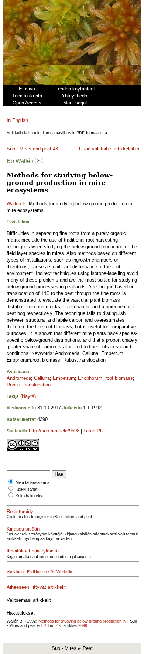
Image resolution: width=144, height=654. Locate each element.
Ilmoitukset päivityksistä (33, 551)
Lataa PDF (94, 431)
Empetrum (64, 378)
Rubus (13, 385)
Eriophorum (90, 378)
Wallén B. (17, 203)
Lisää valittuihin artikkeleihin (109, 149)
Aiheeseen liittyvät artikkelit (36, 587)
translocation (37, 385)
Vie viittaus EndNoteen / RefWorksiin (39, 572)
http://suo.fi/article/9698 (54, 431)
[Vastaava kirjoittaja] (39, 161)
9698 (82, 625)
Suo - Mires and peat (29, 149)
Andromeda (19, 378)
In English (17, 120)
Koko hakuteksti (30, 496)
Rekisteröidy (20, 511)
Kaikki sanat (26, 489)
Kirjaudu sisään (23, 529)
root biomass (119, 378)
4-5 (59, 625)
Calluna (42, 378)
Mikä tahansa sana (32, 482)
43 (55, 149)
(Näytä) (28, 396)
